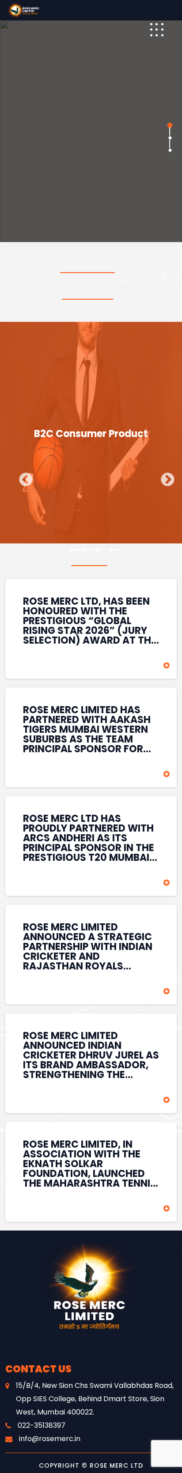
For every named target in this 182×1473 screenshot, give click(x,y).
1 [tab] (169, 125)
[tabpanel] (91, 131)
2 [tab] (169, 137)
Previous (22, 477)
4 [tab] (110, 550)
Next (164, 477)
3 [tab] (169, 150)
